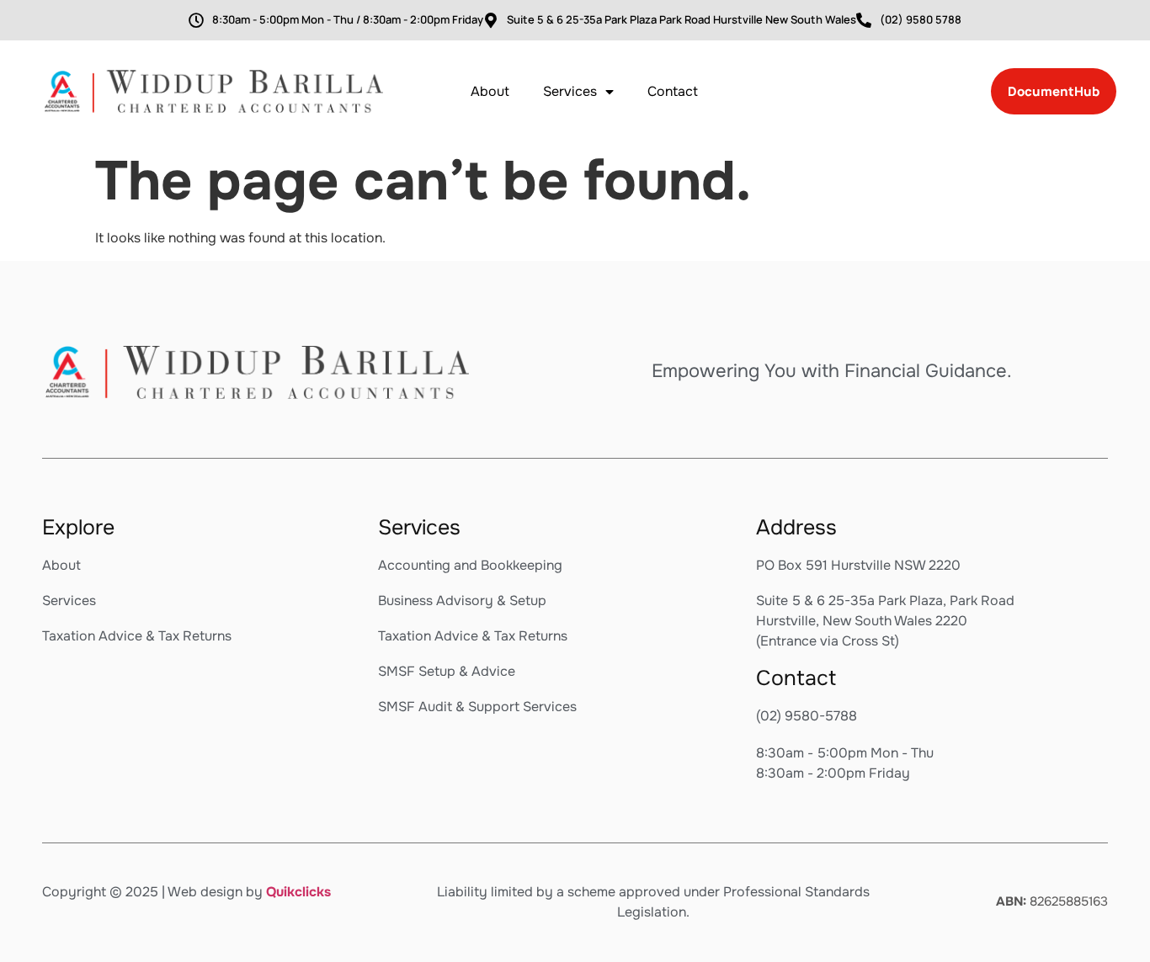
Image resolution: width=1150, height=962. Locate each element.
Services (570, 91)
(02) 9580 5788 (920, 19)
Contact (672, 91)
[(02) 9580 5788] (863, 20)
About (490, 91)
